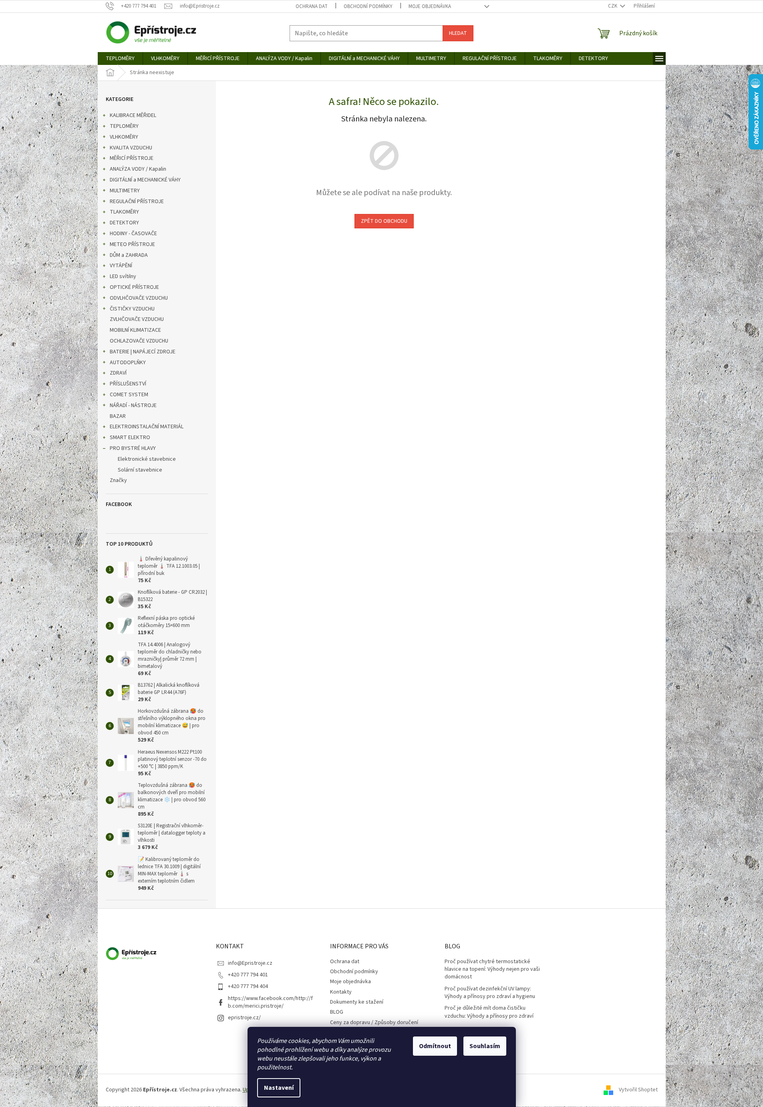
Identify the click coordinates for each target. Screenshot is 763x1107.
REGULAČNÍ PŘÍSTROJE (137, 202)
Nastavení (279, 1087)
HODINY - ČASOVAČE (133, 234)
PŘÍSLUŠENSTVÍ (128, 384)
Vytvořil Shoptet (638, 1090)
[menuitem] (120, 58)
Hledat (458, 33)
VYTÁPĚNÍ (121, 266)
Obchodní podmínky (368, 6)
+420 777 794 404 (248, 986)
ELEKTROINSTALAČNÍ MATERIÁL (146, 427)
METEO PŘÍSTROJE (132, 244)
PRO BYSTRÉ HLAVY (133, 448)
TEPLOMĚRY (124, 126)
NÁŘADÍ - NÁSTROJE (133, 405)
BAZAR (118, 416)
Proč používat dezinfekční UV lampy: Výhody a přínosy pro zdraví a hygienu (490, 992)
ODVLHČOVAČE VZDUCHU (139, 298)
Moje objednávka (430, 6)
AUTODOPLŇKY (128, 363)
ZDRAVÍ (118, 373)
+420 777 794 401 (248, 975)
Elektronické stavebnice (147, 459)
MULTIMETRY (125, 191)
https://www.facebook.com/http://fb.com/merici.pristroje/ (270, 1002)
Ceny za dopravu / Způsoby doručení (374, 1022)
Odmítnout (435, 1046)
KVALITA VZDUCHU (131, 148)
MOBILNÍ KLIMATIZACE (135, 330)
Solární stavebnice (140, 470)
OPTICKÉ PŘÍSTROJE (134, 287)
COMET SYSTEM (129, 395)
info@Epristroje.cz (250, 963)
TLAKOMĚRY (124, 212)
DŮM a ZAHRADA (129, 255)
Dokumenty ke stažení (356, 1002)
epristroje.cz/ (244, 1018)
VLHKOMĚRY (124, 137)
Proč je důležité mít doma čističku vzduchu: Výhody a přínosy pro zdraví (489, 1012)
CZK (613, 6)
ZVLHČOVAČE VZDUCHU (137, 319)
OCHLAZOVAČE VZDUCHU (139, 341)
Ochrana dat (312, 6)
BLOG (336, 1012)
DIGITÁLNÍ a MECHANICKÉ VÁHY (145, 180)
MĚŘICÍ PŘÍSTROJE (131, 158)
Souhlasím (484, 1046)
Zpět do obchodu (384, 221)
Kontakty (341, 992)
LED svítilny (123, 276)
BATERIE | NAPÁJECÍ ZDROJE (142, 352)
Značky (118, 480)
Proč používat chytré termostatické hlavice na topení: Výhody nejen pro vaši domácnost (492, 969)
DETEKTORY (124, 223)
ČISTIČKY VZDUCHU (132, 309)
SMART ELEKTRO (130, 438)
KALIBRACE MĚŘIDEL (133, 115)
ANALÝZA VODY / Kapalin (138, 169)
